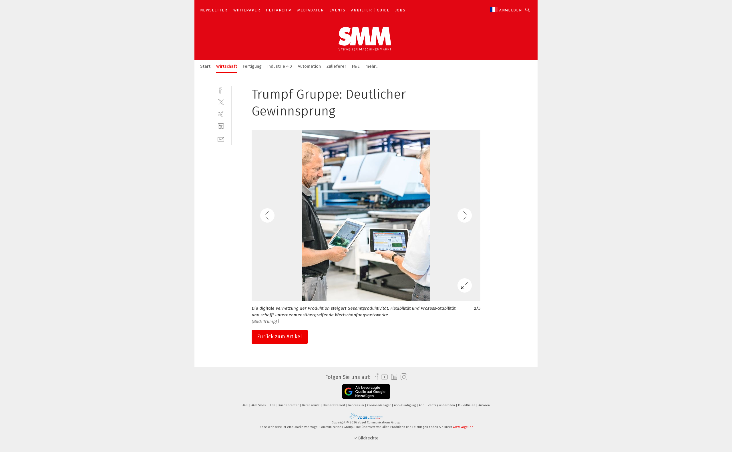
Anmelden (510, 10)
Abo (422, 405)
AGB (245, 405)
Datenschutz (311, 405)
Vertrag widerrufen (442, 405)
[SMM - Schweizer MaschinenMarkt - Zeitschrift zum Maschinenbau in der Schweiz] (205, 66)
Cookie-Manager (379, 405)
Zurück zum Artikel (279, 336)
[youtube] (383, 377)
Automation (309, 66)
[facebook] (220, 89)
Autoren (484, 405)
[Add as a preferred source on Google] (366, 391)
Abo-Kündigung (405, 405)
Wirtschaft (226, 66)
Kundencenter (289, 405)
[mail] (220, 138)
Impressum (356, 405)
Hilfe (272, 405)
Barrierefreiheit (334, 405)
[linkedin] (220, 126)
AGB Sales (258, 405)
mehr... (371, 66)
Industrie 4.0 (279, 66)
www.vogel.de (463, 427)
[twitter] (220, 101)
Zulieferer (336, 66)
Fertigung (252, 66)
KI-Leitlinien (467, 405)
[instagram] (402, 377)
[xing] (220, 114)
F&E (356, 66)
